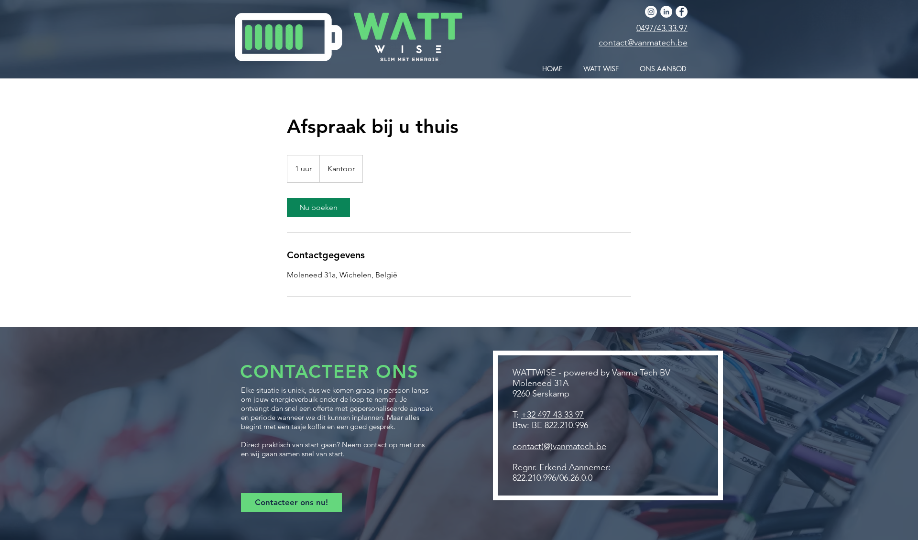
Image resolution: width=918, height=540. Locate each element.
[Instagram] (651, 12)
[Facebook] (682, 12)
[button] (659, 69)
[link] (318, 207)
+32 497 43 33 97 (552, 414)
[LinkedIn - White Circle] (666, 12)
